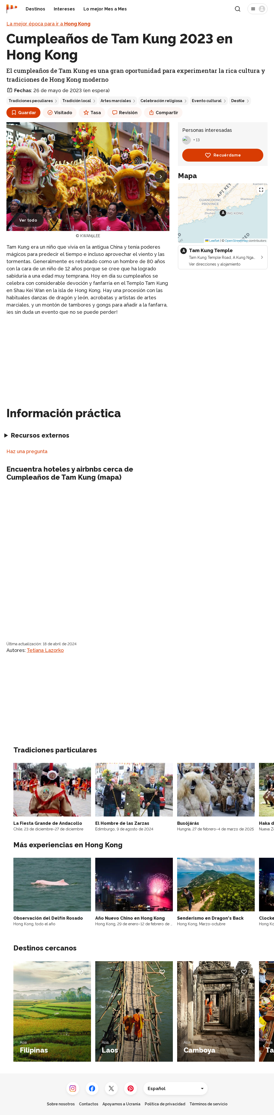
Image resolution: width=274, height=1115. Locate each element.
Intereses (64, 9)
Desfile (238, 101)
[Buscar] (237, 8)
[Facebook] (92, 1088)
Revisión (128, 112)
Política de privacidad (165, 1104)
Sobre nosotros (61, 1104)
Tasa (95, 112)
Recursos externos (40, 435)
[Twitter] (111, 1088)
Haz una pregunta (26, 451)
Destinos (35, 9)
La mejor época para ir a (48, 24)
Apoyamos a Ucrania (121, 1104)
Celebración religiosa (161, 101)
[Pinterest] (130, 1088)
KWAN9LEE (90, 236)
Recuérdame (227, 155)
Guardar (27, 112)
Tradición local (76, 101)
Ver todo (28, 220)
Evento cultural (207, 101)
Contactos (88, 1104)
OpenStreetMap (236, 241)
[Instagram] (72, 1088)
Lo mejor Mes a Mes (105, 9)
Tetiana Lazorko (45, 650)
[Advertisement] (87, 358)
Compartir (167, 112)
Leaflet (213, 241)
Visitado (63, 112)
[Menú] (258, 8)
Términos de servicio (208, 1104)
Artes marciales (116, 101)
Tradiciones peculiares (31, 101)
